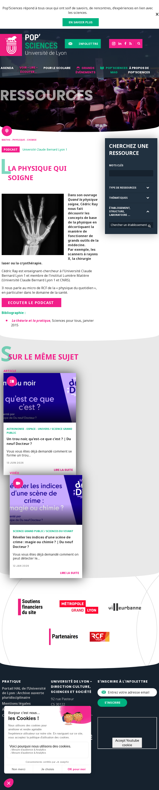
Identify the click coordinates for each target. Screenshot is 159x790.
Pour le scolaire (57, 68)
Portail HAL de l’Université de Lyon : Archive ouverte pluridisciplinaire (24, 693)
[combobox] (131, 225)
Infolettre (88, 44)
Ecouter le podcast (31, 302)
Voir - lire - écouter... (28, 69)
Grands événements (85, 70)
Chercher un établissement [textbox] (129, 225)
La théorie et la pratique (31, 320)
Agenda (7, 68)
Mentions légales (16, 703)
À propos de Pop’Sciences (139, 70)
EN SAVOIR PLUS (81, 22)
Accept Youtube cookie (127, 742)
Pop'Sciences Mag (117, 70)
